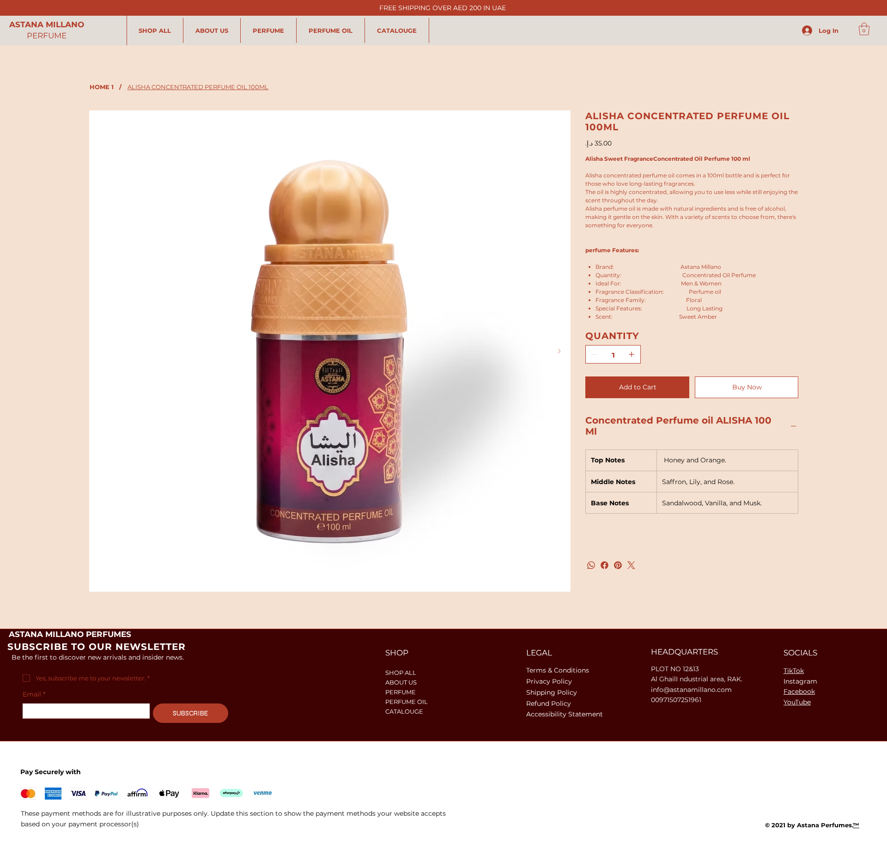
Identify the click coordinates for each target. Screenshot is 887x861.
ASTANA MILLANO (46, 24)
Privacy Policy (549, 681)
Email (34, 694)
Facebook (799, 691)
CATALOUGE (404, 711)
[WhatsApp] (591, 565)
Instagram (800, 681)
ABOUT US (401, 682)
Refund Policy (548, 703)
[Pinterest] (618, 565)
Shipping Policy (551, 692)
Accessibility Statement (564, 714)
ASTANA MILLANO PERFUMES (70, 634)
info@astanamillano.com (691, 689)
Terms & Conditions (557, 670)
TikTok (794, 671)
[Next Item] (559, 351)
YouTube (797, 702)
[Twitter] (631, 565)
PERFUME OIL (406, 701)
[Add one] (631, 354)
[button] (864, 29)
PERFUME (47, 35)
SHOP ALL (400, 672)
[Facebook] (604, 565)
